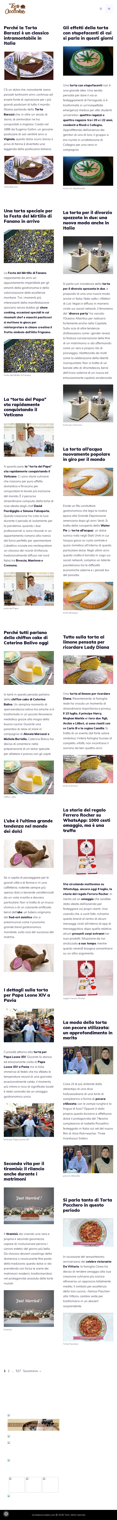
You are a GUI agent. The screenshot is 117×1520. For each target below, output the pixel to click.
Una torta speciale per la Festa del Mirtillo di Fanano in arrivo (28, 216)
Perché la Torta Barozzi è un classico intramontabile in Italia (26, 35)
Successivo (32, 1371)
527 (19, 1371)
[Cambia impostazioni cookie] (6, 1514)
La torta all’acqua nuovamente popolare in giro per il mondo (86, 454)
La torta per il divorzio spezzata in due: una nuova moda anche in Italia (87, 220)
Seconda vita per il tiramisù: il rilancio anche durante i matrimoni (24, 1171)
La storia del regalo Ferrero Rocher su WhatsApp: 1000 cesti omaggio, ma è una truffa (86, 820)
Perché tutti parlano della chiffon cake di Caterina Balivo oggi (26, 637)
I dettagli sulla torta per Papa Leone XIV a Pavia (27, 995)
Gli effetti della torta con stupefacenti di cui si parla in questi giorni (88, 33)
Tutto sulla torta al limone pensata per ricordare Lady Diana (86, 642)
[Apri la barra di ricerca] (101, 8)
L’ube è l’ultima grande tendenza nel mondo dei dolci (28, 826)
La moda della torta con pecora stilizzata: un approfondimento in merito (87, 1030)
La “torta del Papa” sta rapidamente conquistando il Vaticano (25, 407)
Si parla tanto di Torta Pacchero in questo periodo (87, 1205)
